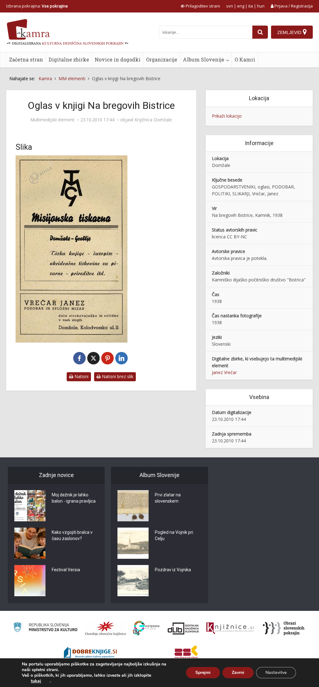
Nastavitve (276, 672)
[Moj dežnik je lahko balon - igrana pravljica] (29, 505)
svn (229, 6)
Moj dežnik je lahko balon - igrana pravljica (74, 498)
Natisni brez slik (117, 376)
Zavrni (238, 672)
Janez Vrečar (224, 372)
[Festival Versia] (29, 580)
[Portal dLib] (183, 628)
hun (260, 6)
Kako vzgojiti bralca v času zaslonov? (72, 535)
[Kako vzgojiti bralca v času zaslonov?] (29, 543)
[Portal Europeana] (146, 628)
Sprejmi (203, 672)
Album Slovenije (203, 59)
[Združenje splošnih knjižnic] (186, 653)
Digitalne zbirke (69, 59)
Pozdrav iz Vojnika (173, 569)
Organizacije (161, 59)
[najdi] (260, 32)
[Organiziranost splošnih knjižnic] (105, 628)
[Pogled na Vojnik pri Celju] (133, 543)
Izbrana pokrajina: (37, 6)
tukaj (36, 681)
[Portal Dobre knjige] (90, 653)
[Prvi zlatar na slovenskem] (133, 505)
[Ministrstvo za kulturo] (45, 628)
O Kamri (245, 59)
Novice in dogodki (117, 59)
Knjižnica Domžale (153, 120)
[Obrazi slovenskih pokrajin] (283, 628)
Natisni (80, 376)
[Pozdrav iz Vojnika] (133, 580)
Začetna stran (26, 59)
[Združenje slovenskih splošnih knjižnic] (230, 628)
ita (250, 6)
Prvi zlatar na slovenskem (168, 498)
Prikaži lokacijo (227, 116)
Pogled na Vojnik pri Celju (174, 535)
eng (240, 6)
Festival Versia (66, 569)
